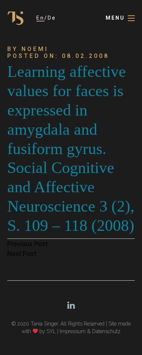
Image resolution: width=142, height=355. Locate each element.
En (40, 18)
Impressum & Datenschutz (90, 331)
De (52, 18)
